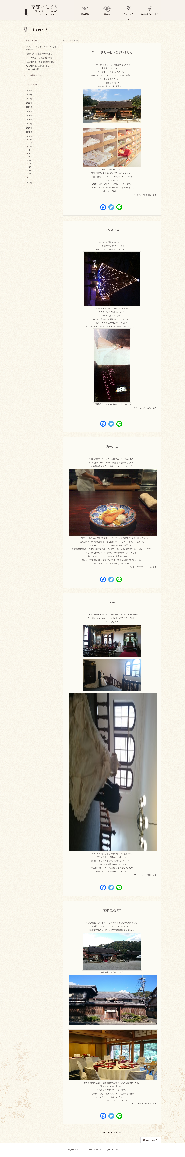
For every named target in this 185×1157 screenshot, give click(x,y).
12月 (31, 140)
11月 (31, 143)
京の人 (107, 10)
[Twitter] (111, 207)
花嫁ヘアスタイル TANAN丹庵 (39, 54)
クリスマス (112, 229)
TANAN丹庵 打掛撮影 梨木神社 (39, 58)
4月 (30, 167)
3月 (30, 171)
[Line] (119, 207)
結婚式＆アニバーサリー (150, 10)
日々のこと (129, 10)
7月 (30, 157)
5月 (30, 164)
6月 (30, 160)
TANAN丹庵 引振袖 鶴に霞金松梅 (40, 62)
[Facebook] (103, 207)
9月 (30, 150)
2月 (30, 174)
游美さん (112, 446)
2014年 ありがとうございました (112, 52)
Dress (112, 602)
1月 (30, 178)
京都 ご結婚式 (112, 910)
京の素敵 (85, 10)
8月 (30, 154)
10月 (31, 147)
